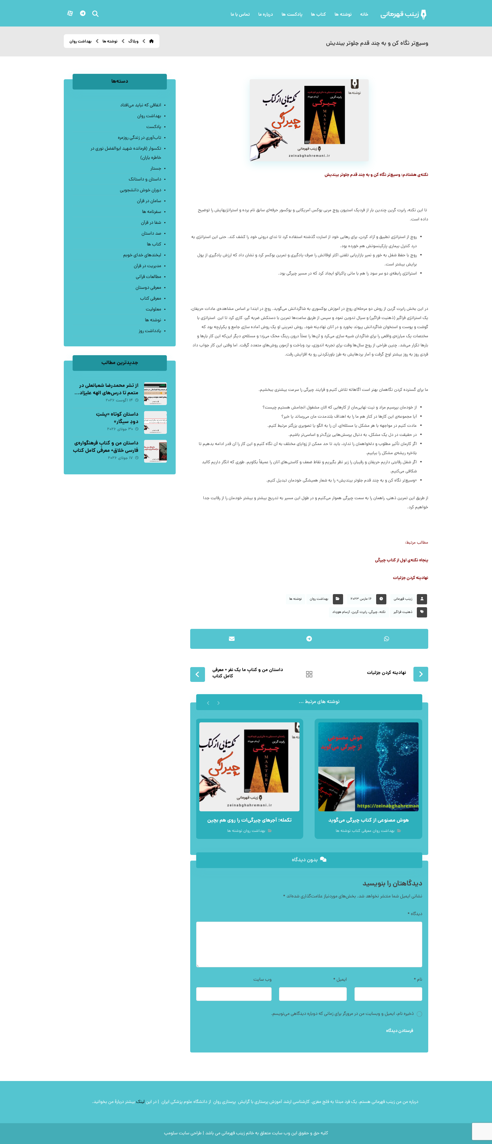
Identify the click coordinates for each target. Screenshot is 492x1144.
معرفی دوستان (148, 288)
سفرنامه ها (151, 212)
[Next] (208, 702)
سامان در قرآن (149, 201)
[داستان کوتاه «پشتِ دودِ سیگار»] (155, 422)
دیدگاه (414, 914)
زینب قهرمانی (403, 599)
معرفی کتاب (361, 831)
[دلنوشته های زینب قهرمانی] (404, 15)
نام (418, 979)
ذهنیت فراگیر (402, 612)
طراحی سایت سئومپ (183, 1133)
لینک (140, 1102)
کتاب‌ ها (154, 244)
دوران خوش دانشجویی (140, 190)
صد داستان (151, 233)
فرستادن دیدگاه (399, 1031)
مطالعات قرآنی (148, 277)
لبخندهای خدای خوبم (142, 255)
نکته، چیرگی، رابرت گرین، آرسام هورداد (359, 612)
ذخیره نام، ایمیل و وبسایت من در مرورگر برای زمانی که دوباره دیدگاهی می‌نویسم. (342, 1014)
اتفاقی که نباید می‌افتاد (140, 105)
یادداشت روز (150, 331)
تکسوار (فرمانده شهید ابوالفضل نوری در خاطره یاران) (126, 153)
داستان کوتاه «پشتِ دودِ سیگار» (117, 418)
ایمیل (340, 979)
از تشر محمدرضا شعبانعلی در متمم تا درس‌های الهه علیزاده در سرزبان (107, 393)
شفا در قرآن (151, 223)
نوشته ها (295, 599)
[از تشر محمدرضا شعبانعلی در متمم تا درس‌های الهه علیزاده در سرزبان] (155, 393)
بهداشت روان (319, 599)
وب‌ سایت (262, 979)
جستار (155, 168)
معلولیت (153, 309)
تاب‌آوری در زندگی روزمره (139, 138)
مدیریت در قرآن (147, 266)
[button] (82, 13)
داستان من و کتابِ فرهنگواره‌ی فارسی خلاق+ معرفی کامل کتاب (105, 447)
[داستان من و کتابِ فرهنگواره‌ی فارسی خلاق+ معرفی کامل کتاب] (155, 451)
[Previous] (218, 702)
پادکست (153, 127)
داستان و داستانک (145, 179)
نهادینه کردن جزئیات (410, 578)
